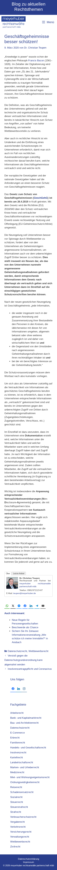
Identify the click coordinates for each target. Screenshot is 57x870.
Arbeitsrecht (17, 713)
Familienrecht (17, 742)
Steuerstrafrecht (19, 807)
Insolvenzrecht (18, 752)
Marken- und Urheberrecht (24, 767)
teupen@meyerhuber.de (24, 593)
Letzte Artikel (18, 573)
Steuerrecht (16, 802)
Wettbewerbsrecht (38, 651)
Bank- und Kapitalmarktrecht (25, 717)
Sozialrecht (16, 797)
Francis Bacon (36, 60)
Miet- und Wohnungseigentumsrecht (30, 777)
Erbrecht (15, 737)
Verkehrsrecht (18, 826)
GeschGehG (41, 197)
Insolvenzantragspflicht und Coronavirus (30, 669)
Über (8, 573)
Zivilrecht (15, 846)
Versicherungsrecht (20, 831)
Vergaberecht (17, 821)
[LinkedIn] (31, 606)
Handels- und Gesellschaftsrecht (28, 747)
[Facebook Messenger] (19, 606)
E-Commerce (17, 732)
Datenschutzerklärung (28, 859)
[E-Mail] (43, 606)
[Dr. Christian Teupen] (12, 588)
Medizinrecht (17, 772)
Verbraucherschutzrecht (23, 817)
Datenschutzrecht (17, 651)
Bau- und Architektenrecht (24, 722)
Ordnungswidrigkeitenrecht (24, 782)
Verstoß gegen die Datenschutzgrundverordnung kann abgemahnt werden (23, 660)
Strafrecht (15, 812)
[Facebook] (25, 606)
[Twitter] (13, 606)
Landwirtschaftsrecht (21, 762)
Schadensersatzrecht (21, 792)
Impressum (28, 862)
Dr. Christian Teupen (29, 578)
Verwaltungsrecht (19, 836)
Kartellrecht (16, 757)
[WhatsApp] (7, 606)
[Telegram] (37, 606)
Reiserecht (16, 787)
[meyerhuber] (13, 22)
